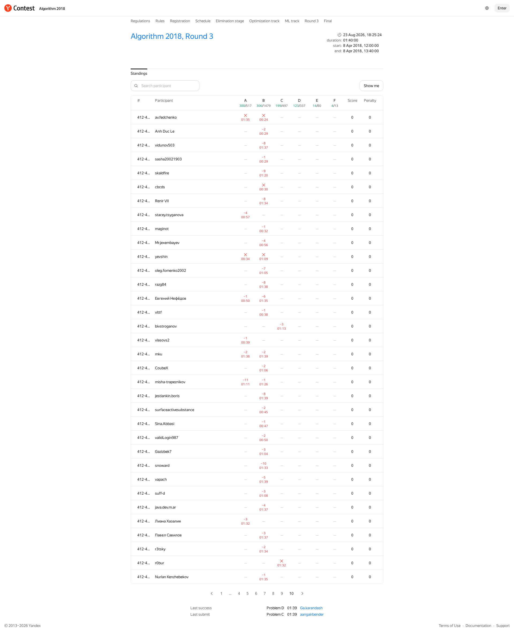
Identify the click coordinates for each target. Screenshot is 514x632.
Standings (139, 73)
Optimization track (264, 21)
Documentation (478, 625)
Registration (180, 21)
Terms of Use (449, 625)
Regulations (140, 21)
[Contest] (19, 8)
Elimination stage (230, 21)
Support (503, 625)
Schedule (202, 21)
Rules (160, 21)
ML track (292, 21)
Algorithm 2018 (52, 8)
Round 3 (312, 21)
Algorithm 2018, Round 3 (172, 36)
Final (328, 21)
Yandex (35, 625)
